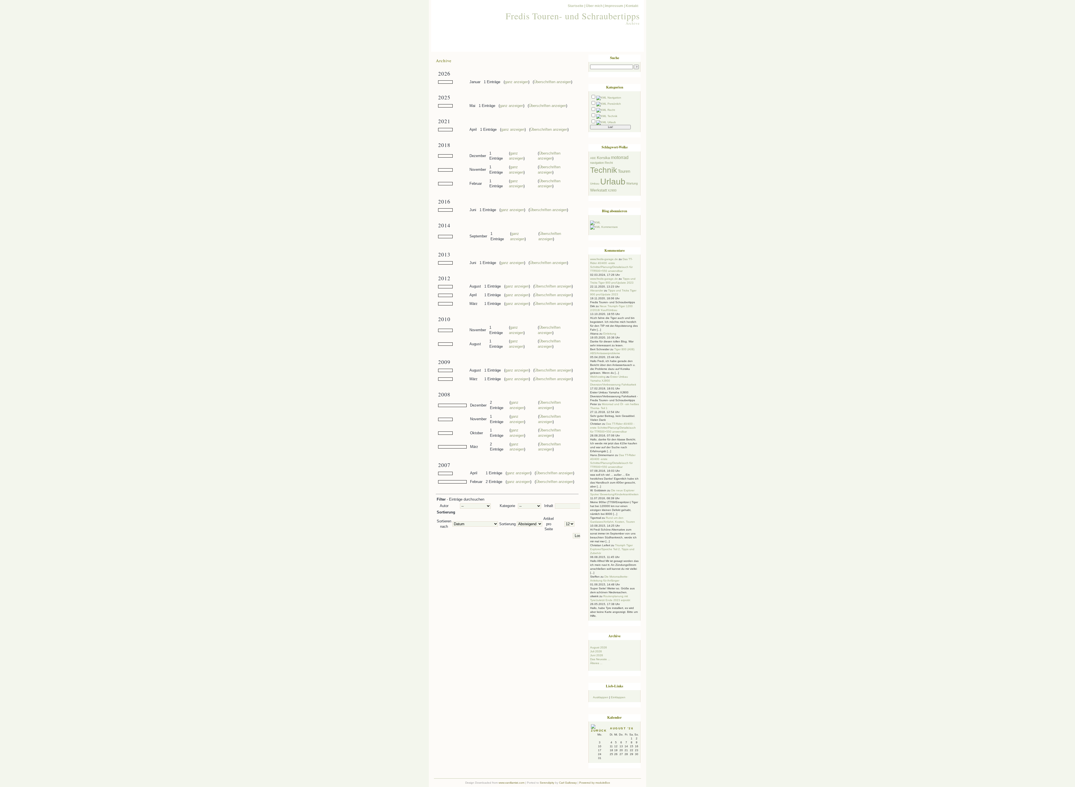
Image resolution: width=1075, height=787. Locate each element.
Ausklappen (600, 697)
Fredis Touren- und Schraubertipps (573, 16)
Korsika (603, 157)
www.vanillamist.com (511, 782)
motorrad (619, 157)
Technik (612, 116)
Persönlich (614, 103)
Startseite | (576, 6)
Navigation (614, 97)
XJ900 (612, 190)
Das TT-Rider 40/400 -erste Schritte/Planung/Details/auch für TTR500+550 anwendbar (613, 427)
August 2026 (598, 647)
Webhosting (598, 376)
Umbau (594, 183)
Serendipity (547, 782)
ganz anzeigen (516, 82)
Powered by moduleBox (594, 782)
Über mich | (595, 6)
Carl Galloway (568, 782)
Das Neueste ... (600, 659)
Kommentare (609, 226)
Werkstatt (598, 190)
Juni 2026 (596, 655)
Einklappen (618, 697)
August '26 (622, 728)
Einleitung (609, 333)
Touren (624, 171)
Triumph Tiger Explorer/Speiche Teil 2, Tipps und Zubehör (612, 549)
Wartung (632, 183)
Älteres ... (596, 663)
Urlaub (611, 122)
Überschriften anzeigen (552, 82)
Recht (611, 109)
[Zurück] (600, 730)
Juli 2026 (596, 651)
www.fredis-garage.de (604, 259)
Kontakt (632, 6)
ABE (593, 158)
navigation (597, 162)
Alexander (596, 290)
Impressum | (615, 6)
